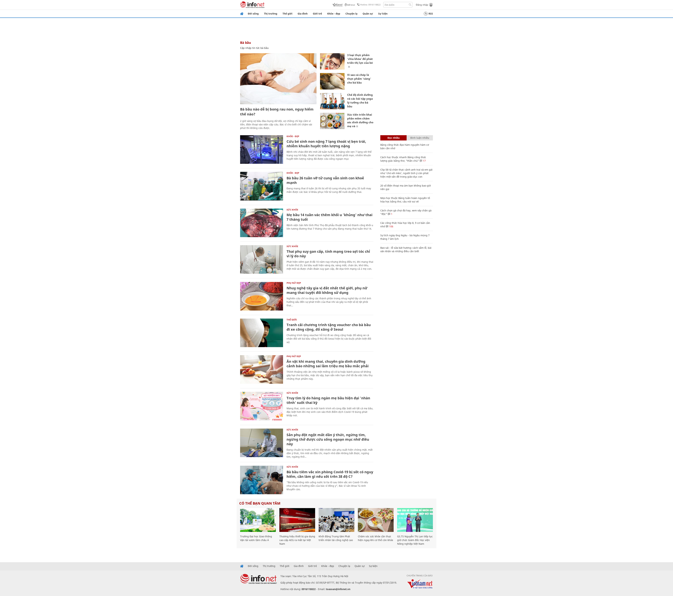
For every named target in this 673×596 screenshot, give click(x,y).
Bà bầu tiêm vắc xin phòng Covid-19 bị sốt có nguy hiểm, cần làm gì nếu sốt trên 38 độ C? (330, 474)
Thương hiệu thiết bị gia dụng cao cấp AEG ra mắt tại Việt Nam (297, 540)
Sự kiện (383, 13)
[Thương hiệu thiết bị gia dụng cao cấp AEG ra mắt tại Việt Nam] (297, 520)
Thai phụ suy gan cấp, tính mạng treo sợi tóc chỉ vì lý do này (328, 253)
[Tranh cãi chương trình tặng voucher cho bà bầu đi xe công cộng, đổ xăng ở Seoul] (261, 333)
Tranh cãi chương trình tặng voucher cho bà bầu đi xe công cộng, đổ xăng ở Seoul (329, 327)
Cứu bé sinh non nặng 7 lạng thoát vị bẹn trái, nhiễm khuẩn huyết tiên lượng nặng (326, 143)
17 (424, 160)
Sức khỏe (292, 209)
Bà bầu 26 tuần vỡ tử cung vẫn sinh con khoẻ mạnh (325, 180)
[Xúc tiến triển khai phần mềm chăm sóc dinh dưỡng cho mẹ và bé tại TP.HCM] (332, 121)
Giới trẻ (317, 13)
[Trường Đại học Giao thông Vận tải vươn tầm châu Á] (258, 520)
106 (390, 226)
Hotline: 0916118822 (370, 4)
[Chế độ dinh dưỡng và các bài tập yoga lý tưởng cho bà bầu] (332, 101)
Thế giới (287, 13)
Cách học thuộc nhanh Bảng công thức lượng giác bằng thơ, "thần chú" (403, 159)
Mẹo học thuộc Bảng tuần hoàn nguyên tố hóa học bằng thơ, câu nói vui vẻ (405, 199)
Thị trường (270, 13)
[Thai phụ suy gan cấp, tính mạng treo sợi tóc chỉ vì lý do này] (261, 259)
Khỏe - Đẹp (293, 136)
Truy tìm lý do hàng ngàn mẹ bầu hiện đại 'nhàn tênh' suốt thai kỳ (328, 400)
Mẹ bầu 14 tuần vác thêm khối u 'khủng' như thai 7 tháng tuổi (329, 217)
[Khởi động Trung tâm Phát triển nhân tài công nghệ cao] (336, 520)
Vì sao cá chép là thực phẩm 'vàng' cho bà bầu (359, 78)
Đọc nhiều (394, 137)
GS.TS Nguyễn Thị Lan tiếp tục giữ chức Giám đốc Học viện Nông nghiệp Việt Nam (415, 540)
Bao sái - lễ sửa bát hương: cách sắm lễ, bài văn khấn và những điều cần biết (405, 249)
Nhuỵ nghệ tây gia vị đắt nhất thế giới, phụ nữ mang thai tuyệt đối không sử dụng (327, 290)
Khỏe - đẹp (333, 13)
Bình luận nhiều (419, 137)
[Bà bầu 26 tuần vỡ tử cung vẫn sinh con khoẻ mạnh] (261, 186)
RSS (431, 13)
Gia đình (303, 13)
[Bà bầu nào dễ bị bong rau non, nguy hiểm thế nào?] (278, 78)
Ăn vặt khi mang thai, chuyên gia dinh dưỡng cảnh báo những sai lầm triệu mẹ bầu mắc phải (328, 363)
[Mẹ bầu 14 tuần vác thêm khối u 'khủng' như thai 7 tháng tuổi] (261, 223)
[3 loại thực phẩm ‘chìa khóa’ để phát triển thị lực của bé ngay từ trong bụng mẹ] (332, 61)
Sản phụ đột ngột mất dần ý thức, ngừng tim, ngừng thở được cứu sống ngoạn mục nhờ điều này (328, 439)
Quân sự (368, 13)
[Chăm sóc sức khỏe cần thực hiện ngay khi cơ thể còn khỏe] (376, 520)
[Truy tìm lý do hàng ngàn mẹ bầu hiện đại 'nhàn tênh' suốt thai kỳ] (261, 406)
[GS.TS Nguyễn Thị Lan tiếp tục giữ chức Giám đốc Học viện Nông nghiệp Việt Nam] (415, 520)
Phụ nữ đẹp (294, 282)
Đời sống (253, 13)
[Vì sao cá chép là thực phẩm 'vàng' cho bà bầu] (332, 81)
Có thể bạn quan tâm (259, 503)
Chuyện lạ (351, 13)
